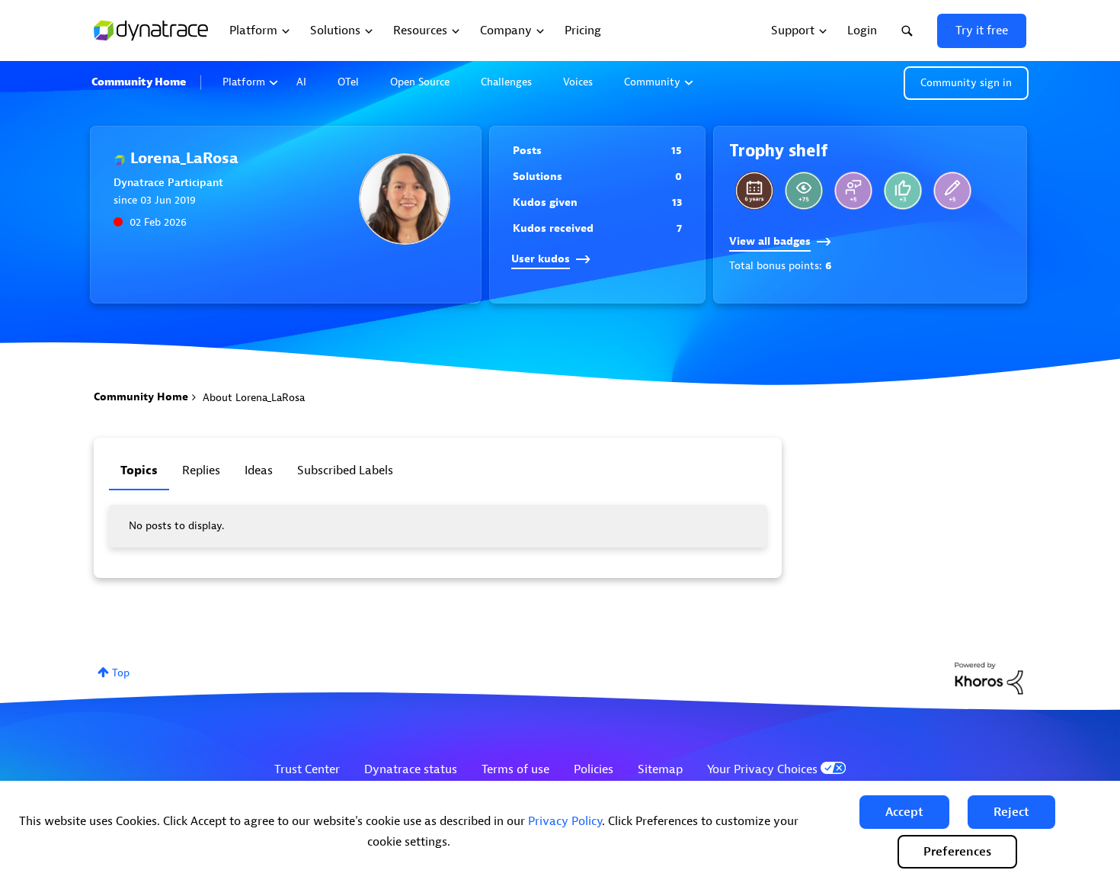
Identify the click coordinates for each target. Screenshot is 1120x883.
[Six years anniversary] (754, 191)
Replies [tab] (201, 470)
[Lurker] (804, 191)
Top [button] (121, 672)
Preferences (957, 851)
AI (301, 81)
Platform (243, 81)
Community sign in (966, 82)
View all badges (770, 241)
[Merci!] (853, 191)
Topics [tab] (139, 470)
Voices (578, 81)
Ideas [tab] (259, 470)
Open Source (420, 81)
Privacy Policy (565, 821)
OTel (348, 81)
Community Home (138, 81)
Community (652, 81)
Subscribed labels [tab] (345, 470)
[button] (904, 812)
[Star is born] (903, 191)
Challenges (506, 81)
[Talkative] (952, 191)
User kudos (540, 258)
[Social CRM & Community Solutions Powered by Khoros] (989, 677)
